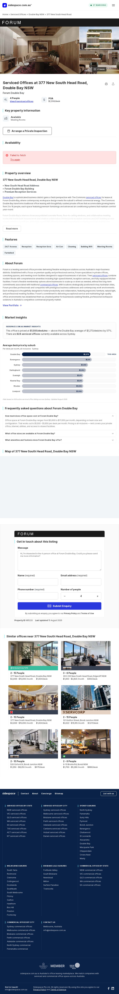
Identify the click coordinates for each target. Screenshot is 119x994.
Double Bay (8, 197)
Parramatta (85, 814)
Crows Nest (85, 855)
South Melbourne (15, 892)
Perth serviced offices (53, 821)
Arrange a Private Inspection (29, 131)
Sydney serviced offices (54, 810)
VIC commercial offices (90, 874)
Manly (82, 858)
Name (26, 575)
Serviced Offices (18, 14)
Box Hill (10, 907)
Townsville (48, 889)
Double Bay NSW (36, 14)
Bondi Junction (86, 825)
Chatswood (85, 832)
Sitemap (59, 793)
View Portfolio (11, 305)
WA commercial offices (90, 881)
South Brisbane (50, 874)
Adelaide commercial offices (20, 941)
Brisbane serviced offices (55, 817)
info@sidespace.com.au (54, 930)
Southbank (12, 889)
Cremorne (11, 877)
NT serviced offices (16, 836)
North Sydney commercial (19, 945)
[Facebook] (108, 988)
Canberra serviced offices (55, 828)
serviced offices (93, 197)
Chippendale (86, 851)
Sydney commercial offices (19, 926)
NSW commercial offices (91, 870)
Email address (74, 575)
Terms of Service (58, 989)
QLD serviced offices (17, 817)
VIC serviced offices (16, 814)
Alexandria (84, 840)
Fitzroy (10, 896)
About (35, 793)
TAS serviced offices (16, 828)
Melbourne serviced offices (56, 814)
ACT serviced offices (17, 832)
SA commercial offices (90, 885)
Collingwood (13, 881)
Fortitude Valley (50, 870)
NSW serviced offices (17, 810)
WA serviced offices (16, 821)
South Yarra (12, 870)
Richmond (11, 874)
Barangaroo (85, 828)
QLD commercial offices (91, 877)
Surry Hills (84, 817)
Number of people (71, 589)
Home (5, 14)
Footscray (11, 915)
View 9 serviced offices (21, 101)
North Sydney (86, 810)
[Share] (113, 84)
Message (23, 547)
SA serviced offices (16, 825)
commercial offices (49, 284)
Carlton (10, 900)
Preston (10, 911)
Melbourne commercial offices (21, 930)
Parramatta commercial (17, 949)
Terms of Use (87, 613)
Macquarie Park (87, 847)
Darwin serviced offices (54, 836)
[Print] (106, 84)
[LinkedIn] (112, 988)
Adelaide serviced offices (55, 825)
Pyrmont (83, 821)
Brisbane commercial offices (20, 934)
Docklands (12, 885)
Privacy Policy (70, 613)
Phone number (31, 589)
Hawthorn (11, 904)
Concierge (46, 793)
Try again (15, 159)
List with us (108, 793)
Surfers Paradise (51, 885)
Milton (46, 881)
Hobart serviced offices (54, 832)
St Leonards (85, 836)
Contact (25, 793)
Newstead (48, 877)
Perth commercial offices (18, 938)
